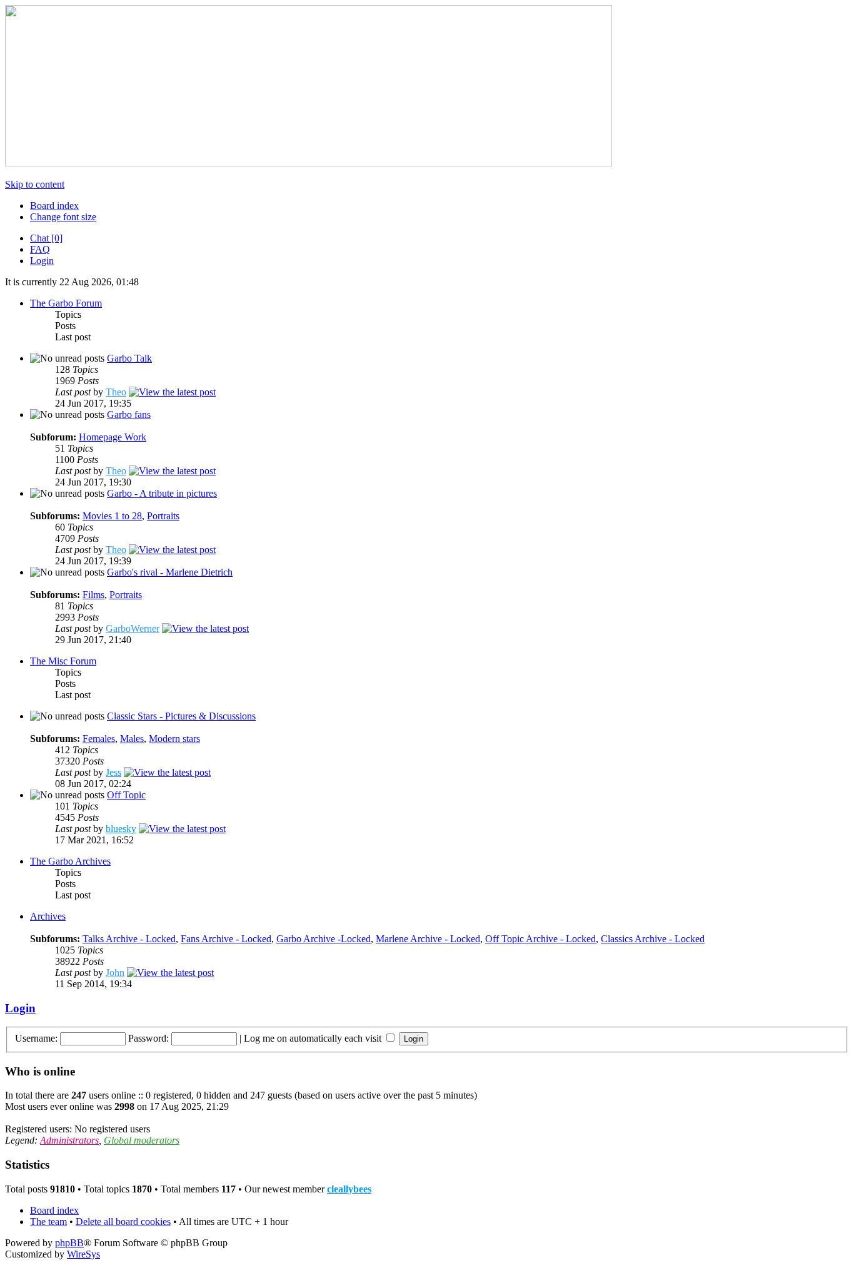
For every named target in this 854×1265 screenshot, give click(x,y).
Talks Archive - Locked (129, 938)
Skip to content (34, 184)
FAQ (40, 249)
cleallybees (349, 1189)
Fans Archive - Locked (226, 938)
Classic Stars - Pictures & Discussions (181, 716)
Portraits (163, 516)
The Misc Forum (63, 661)
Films (93, 594)
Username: (36, 1038)
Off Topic (126, 795)
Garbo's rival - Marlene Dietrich (170, 572)
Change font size (63, 216)
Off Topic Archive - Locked (540, 938)
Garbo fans (129, 414)
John (115, 972)
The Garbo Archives (70, 861)
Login (42, 260)
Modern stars (174, 738)
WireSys (83, 1254)
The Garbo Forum (66, 303)
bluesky (121, 828)
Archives (48, 916)
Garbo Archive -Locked (323, 938)
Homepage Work (112, 437)
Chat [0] (46, 238)
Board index (54, 205)
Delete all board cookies (123, 1221)
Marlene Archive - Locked (428, 938)
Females (99, 738)
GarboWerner (132, 628)
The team (48, 1221)
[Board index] (308, 163)
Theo (116, 392)
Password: (148, 1038)
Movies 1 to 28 (112, 516)
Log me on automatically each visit (314, 1038)
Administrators (69, 1140)
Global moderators (141, 1140)
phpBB (69, 1242)
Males (132, 738)
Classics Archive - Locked (653, 938)
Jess (113, 772)
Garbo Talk (129, 358)
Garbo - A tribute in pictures (162, 493)
